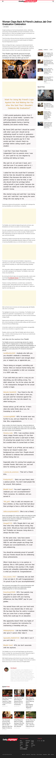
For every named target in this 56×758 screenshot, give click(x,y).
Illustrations (28, 740)
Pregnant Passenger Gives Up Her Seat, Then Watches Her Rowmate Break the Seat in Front (48, 125)
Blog (21, 740)
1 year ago (5, 729)
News (27, 747)
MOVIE (27, 745)
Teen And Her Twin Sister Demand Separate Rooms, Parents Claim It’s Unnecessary (19, 701)
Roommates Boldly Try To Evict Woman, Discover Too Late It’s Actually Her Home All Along (48, 79)
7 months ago (28, 709)
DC (20, 745)
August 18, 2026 (41, 99)
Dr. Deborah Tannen (13, 278)
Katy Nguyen (6, 26)
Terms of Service (39, 754)
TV (31, 746)
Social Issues (20, 26)
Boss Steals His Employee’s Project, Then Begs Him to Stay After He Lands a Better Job (49, 106)
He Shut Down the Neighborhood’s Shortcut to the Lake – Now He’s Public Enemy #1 (30, 723)
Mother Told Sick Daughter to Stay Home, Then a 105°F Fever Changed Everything (45, 98)
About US (23, 754)
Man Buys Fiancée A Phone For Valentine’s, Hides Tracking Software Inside (7, 701)
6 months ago (5, 706)
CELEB (21, 742)
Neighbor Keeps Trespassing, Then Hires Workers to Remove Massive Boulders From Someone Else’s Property (47, 115)
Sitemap (52, 754)
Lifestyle (27, 742)
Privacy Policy (33, 754)
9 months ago (17, 706)
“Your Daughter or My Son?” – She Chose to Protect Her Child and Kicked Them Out (48, 54)
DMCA (49, 754)
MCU (26, 744)
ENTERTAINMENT (23, 748)
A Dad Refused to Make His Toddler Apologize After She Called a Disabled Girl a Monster (19, 723)
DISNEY (21, 747)
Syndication (45, 754)
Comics (21, 744)
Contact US (28, 754)
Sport (32, 743)
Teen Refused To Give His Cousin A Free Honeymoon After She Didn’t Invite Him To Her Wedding (49, 62)
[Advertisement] (28, 12)
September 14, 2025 (13, 26)
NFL (26, 748)
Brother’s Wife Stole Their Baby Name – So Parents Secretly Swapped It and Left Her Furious (48, 71)
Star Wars (33, 745)
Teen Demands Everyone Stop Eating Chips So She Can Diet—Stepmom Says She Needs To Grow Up (7, 724)
